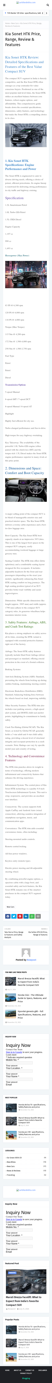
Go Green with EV (26, 1158)
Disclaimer (42, 1370)
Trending (26, 1175)
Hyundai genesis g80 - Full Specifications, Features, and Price (32, 1014)
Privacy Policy (26, 1373)
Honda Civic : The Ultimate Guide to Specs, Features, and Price (32, 998)
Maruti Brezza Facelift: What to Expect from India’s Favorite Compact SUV (31, 981)
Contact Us (29, 1370)
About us (17, 1370)
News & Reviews (26, 1171)
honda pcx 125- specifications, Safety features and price (31, 1133)
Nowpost (31, 959)
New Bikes (26, 1162)
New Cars (15, 23)
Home (7, 23)
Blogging (26, 1378)
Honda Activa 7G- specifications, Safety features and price (32, 1106)
